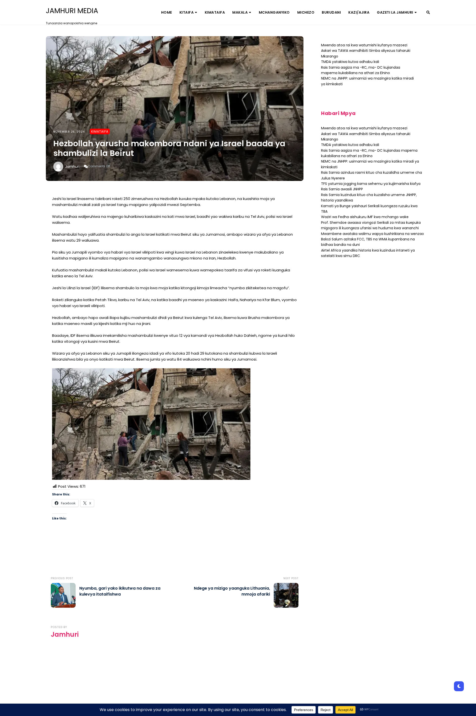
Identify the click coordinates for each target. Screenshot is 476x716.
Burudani (331, 12)
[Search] (428, 12)
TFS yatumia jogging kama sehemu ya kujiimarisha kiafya (370, 183)
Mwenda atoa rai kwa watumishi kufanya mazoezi (364, 45)
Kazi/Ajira (358, 12)
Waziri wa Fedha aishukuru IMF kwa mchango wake (365, 216)
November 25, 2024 (69, 132)
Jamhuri (72, 166)
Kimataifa (215, 12)
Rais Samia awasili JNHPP (342, 189)
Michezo (306, 12)
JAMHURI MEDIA (72, 10)
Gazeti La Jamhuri (395, 12)
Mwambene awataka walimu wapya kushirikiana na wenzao (372, 233)
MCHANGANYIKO (274, 12)
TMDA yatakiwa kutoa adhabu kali (350, 61)
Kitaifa (186, 12)
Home (166, 12)
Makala (240, 12)
